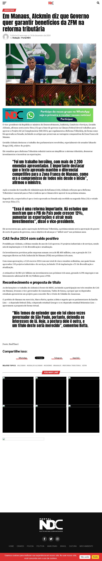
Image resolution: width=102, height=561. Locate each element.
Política (40, 546)
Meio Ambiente (86, 546)
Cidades (20, 546)
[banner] (48, 121)
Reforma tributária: (72, 365)
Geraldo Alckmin (35, 365)
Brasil (63, 546)
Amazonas (52, 546)
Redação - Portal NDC (22, 38)
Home (11, 546)
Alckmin (22, 365)
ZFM (85, 365)
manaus (57, 365)
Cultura (73, 546)
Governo (48, 365)
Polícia (30, 546)
